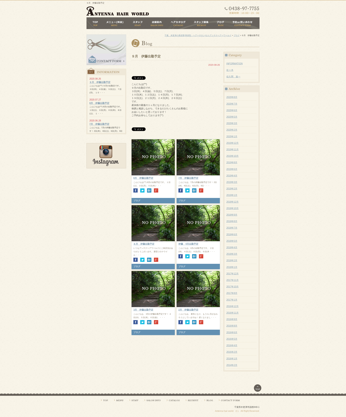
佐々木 (229, 70)
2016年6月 (231, 332)
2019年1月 (231, 195)
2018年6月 (231, 234)
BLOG (210, 400)
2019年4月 (231, 175)
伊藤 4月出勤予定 (188, 244)
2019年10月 (232, 156)
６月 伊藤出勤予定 (143, 244)
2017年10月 (232, 286)
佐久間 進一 (233, 76)
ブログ (136, 200)
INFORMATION (234, 63)
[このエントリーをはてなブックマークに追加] (149, 190)
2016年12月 (232, 306)
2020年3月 (231, 123)
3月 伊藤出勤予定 (143, 309)
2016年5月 (231, 339)
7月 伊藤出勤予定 (188, 178)
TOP (105, 400)
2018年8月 (231, 221)
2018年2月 (231, 260)
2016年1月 (231, 358)
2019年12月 (232, 143)
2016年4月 (231, 345)
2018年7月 (231, 227)
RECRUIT (193, 400)
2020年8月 (231, 97)
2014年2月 (231, 365)
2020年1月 (231, 136)
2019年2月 (231, 188)
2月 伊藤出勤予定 (188, 309)
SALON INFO (154, 400)
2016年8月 (231, 325)
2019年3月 (231, 182)
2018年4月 (231, 247)
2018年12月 (232, 201)
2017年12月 (232, 273)
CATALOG (174, 400)
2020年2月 (231, 129)
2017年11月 (232, 280)
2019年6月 (231, 169)
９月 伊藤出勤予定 (99, 82)
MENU (119, 400)
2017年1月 (231, 299)
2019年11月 (232, 149)
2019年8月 (231, 162)
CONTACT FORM (230, 400)
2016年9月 (231, 319)
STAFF (135, 400)
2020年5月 (231, 116)
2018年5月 (231, 241)
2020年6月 (231, 110)
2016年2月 (231, 352)
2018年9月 (231, 214)
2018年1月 (231, 267)
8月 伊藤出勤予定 (143, 178)
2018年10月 (232, 208)
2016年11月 (232, 312)
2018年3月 (231, 254)
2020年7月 (231, 103)
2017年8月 (231, 293)
